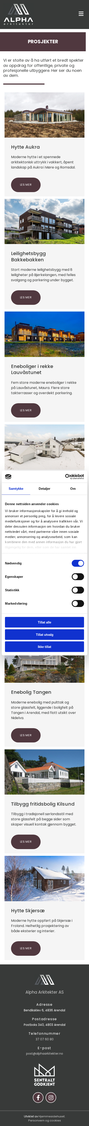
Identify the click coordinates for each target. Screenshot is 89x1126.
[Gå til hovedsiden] (18, 14)
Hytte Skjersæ (28, 911)
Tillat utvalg (44, 634)
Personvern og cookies (44, 1120)
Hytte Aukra (25, 147)
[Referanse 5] (45, 447)
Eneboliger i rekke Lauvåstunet (32, 369)
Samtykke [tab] (16, 488)
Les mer (26, 185)
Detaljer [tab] (45, 488)
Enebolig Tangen (31, 692)
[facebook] (38, 1097)
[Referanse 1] (45, 878)
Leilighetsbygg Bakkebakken (28, 257)
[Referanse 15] (45, 115)
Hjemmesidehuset (52, 1116)
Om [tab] (73, 488)
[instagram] (51, 1097)
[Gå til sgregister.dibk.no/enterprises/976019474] (44, 1074)
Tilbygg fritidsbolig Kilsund (43, 804)
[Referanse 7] (45, 334)
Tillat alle (44, 622)
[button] (63, 14)
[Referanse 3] (45, 660)
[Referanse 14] (45, 221)
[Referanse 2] (45, 772)
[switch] (78, 576)
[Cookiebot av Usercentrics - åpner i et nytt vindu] (65, 476)
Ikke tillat (44, 647)
